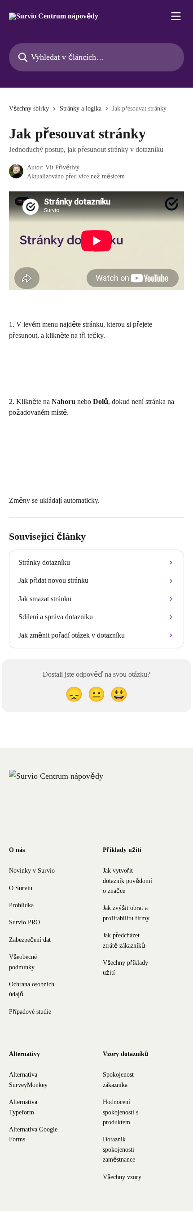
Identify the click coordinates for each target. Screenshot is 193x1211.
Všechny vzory (122, 1177)
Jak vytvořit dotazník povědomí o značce (127, 880)
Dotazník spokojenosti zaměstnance (119, 1149)
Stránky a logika (80, 108)
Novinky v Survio (32, 870)
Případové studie (30, 1011)
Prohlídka (21, 905)
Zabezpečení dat (30, 939)
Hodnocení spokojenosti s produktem (120, 1112)
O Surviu (20, 888)
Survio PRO (24, 922)
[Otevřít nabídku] (176, 16)
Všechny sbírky (29, 108)
